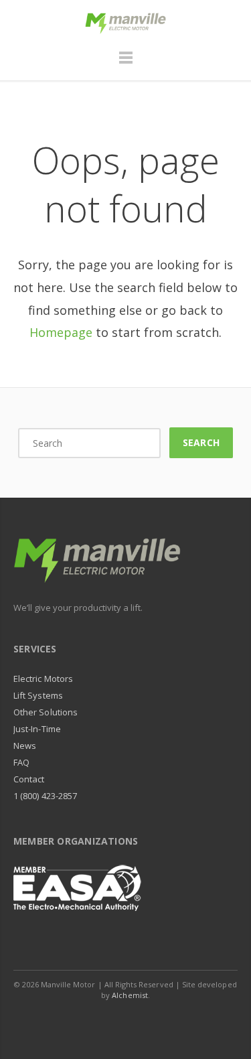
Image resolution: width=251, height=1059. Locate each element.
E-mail (141, 1021)
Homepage (60, 332)
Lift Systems (38, 695)
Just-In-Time (37, 729)
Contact (28, 779)
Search (201, 442)
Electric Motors (43, 679)
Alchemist (130, 995)
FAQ (21, 762)
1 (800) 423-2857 (45, 796)
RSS (171, 1021)
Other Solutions (45, 712)
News (24, 745)
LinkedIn (111, 1021)
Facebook (81, 1021)
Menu (126, 63)
